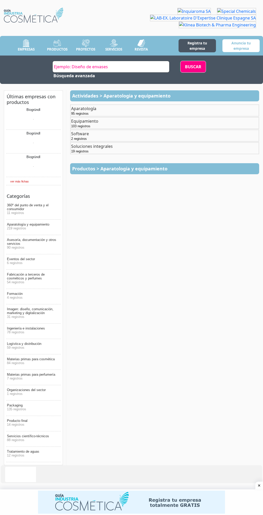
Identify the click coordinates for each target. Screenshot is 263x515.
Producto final (17, 422)
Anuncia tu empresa (241, 46)
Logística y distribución (24, 345)
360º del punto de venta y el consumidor (28, 209)
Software (80, 136)
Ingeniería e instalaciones (26, 330)
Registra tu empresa (197, 46)
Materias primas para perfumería (31, 376)
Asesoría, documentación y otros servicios (31, 243)
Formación (15, 295)
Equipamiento (84, 123)
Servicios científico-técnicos (28, 438)
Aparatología (83, 110)
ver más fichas (19, 181)
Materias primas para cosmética (31, 361)
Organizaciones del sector (26, 392)
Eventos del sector (21, 261)
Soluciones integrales (92, 148)
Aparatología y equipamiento (28, 226)
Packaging (16, 407)
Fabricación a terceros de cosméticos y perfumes (26, 278)
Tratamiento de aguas (23, 453)
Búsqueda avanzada (74, 76)
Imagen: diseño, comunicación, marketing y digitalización (30, 313)
